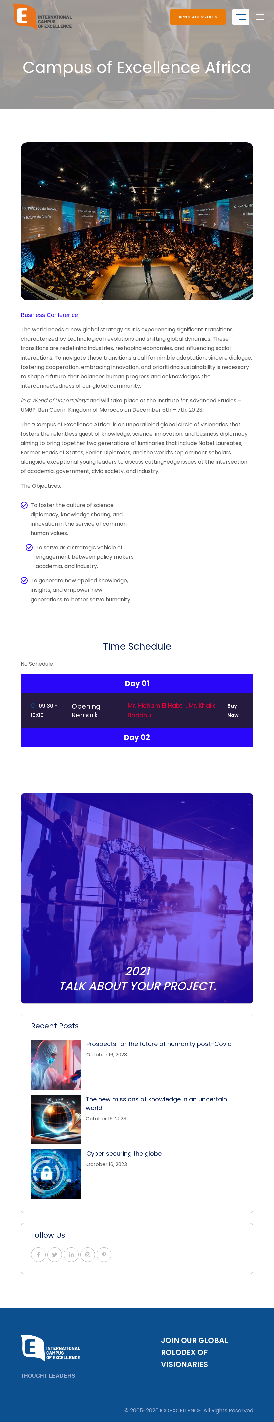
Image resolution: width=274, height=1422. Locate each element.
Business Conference (49, 315)
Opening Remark (86, 711)
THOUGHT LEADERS (48, 1376)
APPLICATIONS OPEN (198, 17)
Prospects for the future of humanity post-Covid (159, 1044)
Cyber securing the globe (124, 1153)
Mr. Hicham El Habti (156, 705)
